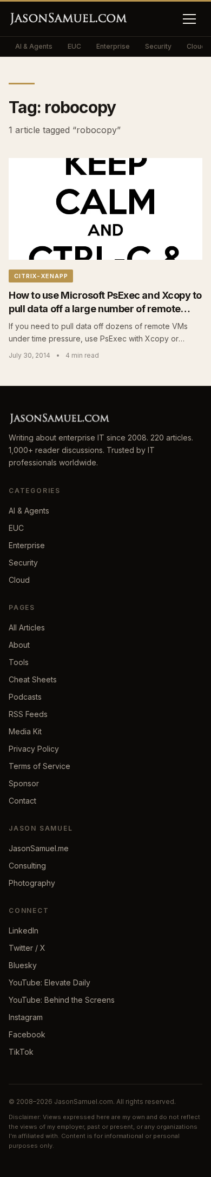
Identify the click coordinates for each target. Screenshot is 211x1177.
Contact (22, 800)
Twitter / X (27, 947)
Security (158, 46)
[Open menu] (189, 19)
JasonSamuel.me (39, 848)
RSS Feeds (28, 714)
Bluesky (23, 965)
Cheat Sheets (33, 679)
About (19, 644)
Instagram (26, 1017)
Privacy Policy (34, 748)
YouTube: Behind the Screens (62, 999)
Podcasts (25, 696)
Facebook (27, 1034)
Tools (19, 662)
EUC (74, 46)
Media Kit (25, 731)
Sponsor (24, 783)
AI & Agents (33, 46)
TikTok (21, 1051)
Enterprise (113, 46)
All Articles (27, 627)
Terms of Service (39, 766)
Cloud (19, 579)
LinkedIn (23, 930)
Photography (32, 882)
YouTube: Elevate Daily (49, 982)
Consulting (27, 865)
